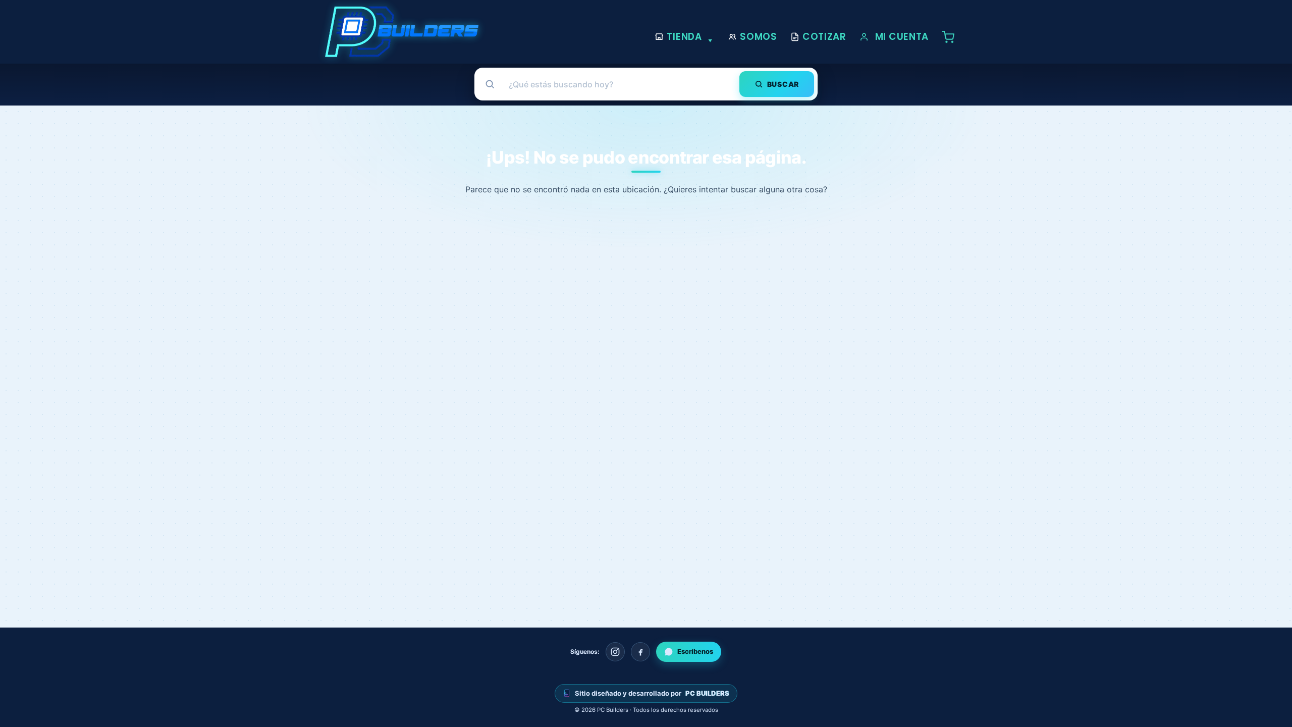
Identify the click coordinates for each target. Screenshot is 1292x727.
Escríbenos (695, 651)
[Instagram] (615, 651)
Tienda (684, 36)
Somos (758, 36)
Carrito (950, 37)
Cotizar (824, 36)
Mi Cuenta (902, 36)
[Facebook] (640, 651)
